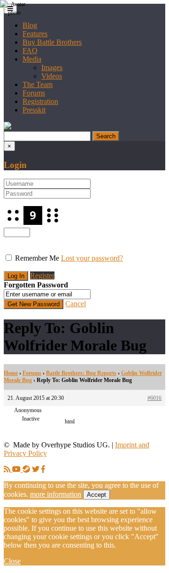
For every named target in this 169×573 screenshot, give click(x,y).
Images (51, 68)
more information (55, 494)
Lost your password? (92, 258)
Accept (96, 494)
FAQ (30, 51)
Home (11, 373)
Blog (30, 25)
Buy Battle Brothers (52, 42)
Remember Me (37, 258)
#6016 (154, 398)
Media (32, 59)
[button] (7, 127)
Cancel (75, 304)
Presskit (34, 110)
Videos (51, 76)
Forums (34, 93)
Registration (40, 101)
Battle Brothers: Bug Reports (81, 373)
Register (42, 275)
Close (12, 561)
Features (35, 34)
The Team (38, 84)
